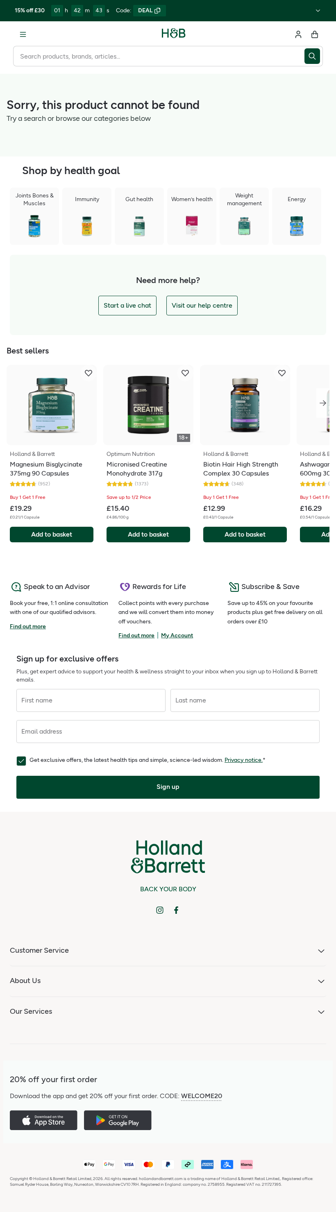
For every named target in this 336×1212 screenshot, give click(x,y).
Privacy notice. (244, 760)
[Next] (322, 403)
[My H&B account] (298, 34)
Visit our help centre (202, 305)
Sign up (168, 787)
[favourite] (88, 373)
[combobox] (158, 56)
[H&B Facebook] (176, 910)
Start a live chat (127, 305)
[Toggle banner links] (318, 10)
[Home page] (174, 34)
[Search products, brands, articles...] (313, 56)
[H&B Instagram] (160, 910)
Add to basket (51, 534)
